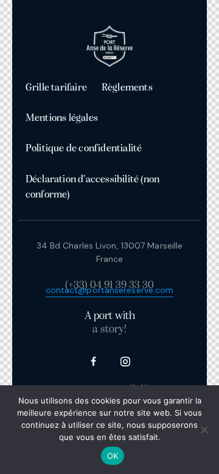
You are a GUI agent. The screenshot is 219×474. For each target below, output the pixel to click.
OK (113, 456)
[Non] (204, 430)
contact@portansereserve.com (110, 289)
